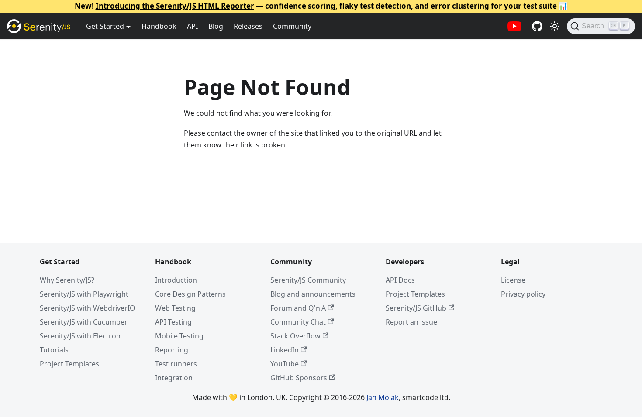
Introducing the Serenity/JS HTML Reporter (175, 6)
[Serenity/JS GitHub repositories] (537, 26)
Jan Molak (382, 397)
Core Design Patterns (190, 294)
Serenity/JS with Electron (80, 336)
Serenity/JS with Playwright (84, 294)
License (513, 280)
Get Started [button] (105, 26)
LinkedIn (284, 350)
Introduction (176, 280)
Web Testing (175, 308)
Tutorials (54, 350)
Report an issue (411, 322)
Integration (174, 378)
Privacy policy (523, 294)
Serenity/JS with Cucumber (84, 322)
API (192, 26)
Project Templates (69, 364)
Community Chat (298, 322)
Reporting (171, 350)
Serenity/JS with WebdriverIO (87, 308)
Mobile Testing (179, 336)
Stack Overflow (295, 336)
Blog (215, 26)
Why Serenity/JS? (67, 280)
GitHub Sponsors (298, 378)
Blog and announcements (313, 294)
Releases (248, 26)
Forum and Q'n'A (298, 308)
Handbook (159, 26)
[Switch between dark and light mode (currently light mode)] (555, 26)
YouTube (284, 364)
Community (292, 26)
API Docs (400, 280)
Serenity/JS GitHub (416, 308)
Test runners (176, 364)
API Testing (173, 322)
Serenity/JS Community (308, 280)
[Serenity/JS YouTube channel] (514, 26)
